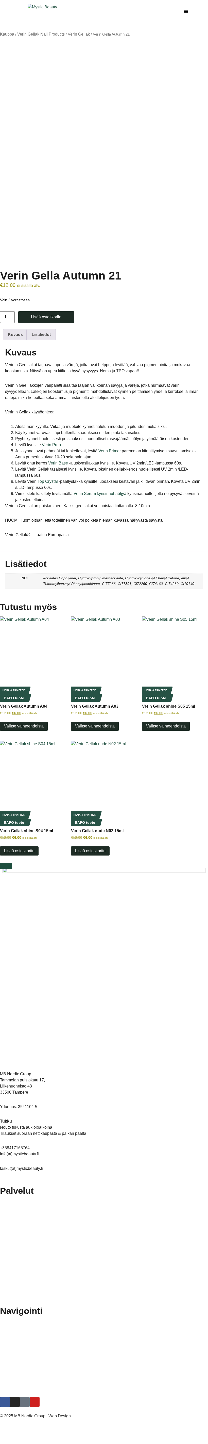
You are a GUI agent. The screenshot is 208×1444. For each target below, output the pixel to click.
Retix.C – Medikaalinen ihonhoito (31, 1212)
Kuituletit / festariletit (21, 1224)
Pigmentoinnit (16, 1259)
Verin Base (58, 463)
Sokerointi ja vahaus (21, 1283)
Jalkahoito (13, 1201)
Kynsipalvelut (15, 1236)
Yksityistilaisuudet (19, 1294)
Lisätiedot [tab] (41, 334)
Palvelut (11, 1333)
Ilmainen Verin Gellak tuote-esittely (33, 1344)
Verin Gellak (79, 34)
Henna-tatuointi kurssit (23, 1368)
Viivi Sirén (80, 1416)
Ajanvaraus (14, 1379)
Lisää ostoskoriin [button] (90, 851)
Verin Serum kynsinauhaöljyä (100, 493)
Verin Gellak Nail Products (41, 34)
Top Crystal (48, 481)
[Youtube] (35, 1402)
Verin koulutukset (18, 1356)
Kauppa (7, 34)
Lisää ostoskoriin (46, 317)
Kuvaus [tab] (15, 334)
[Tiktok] (25, 1402)
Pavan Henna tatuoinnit (24, 1248)
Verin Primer (109, 451)
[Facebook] (5, 1402)
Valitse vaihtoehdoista (24, 726)
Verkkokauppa (16, 1391)
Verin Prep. (52, 445)
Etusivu (11, 1321)
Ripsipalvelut (15, 1271)
